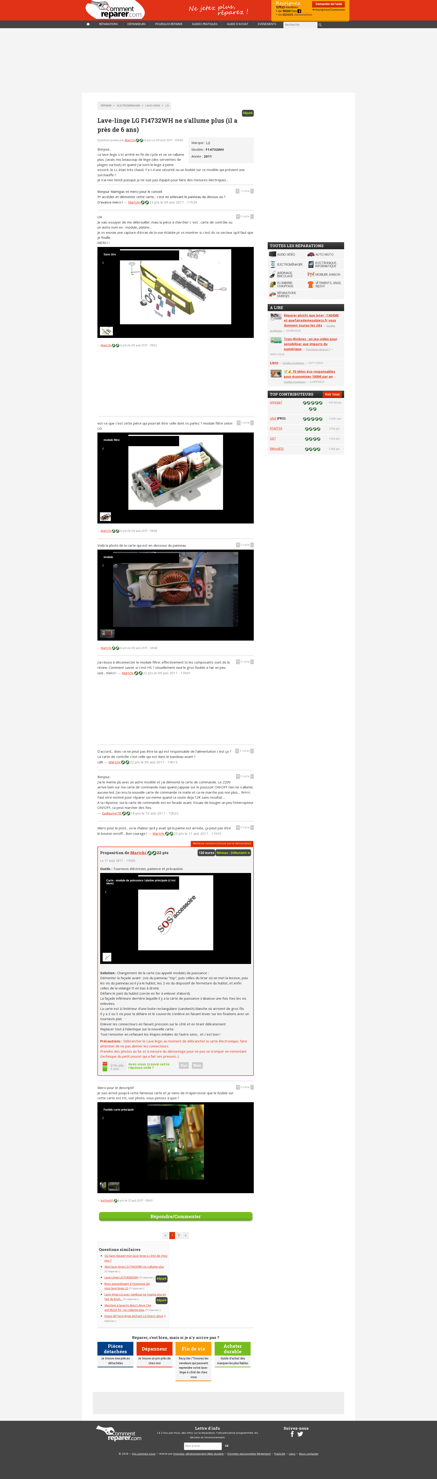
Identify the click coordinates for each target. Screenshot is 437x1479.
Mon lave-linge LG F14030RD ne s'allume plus (134, 1267)
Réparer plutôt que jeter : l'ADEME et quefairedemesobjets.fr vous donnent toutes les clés (311, 320)
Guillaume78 (112, 813)
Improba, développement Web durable (198, 1454)
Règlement (264, 1454)
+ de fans (286, 11)
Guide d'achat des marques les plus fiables (232, 1361)
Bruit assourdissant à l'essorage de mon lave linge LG (127, 1286)
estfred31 (107, 1200)
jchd (273, 418)
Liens (274, 362)
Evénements (267, 24)
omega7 (276, 402)
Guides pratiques (205, 24)
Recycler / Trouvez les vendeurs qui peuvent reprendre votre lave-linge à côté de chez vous (193, 1368)
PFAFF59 (276, 428)
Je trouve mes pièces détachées (115, 1361)
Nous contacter (308, 1454)
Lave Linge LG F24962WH (121, 1277)
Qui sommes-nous (143, 1454)
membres (287, 7)
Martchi (130, 140)
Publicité (279, 1454)
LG (208, 142)
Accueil (117, 9)
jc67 (273, 438)
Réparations (108, 24)
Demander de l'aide (328, 4)
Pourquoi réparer (168, 24)
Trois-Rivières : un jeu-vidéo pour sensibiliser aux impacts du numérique (310, 344)
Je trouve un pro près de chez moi (154, 1361)
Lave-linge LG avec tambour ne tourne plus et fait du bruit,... (135, 1297)
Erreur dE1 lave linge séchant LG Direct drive (133, 1316)
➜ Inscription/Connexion (328, 10)
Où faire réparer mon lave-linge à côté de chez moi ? (136, 1258)
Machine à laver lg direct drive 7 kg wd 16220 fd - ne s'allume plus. (127, 1308)
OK (227, 1446)
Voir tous (332, 394)
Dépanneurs (136, 24)
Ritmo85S (277, 448)
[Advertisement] (218, 60)
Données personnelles (241, 1454)
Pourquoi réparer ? (318, 349)
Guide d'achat (237, 24)
